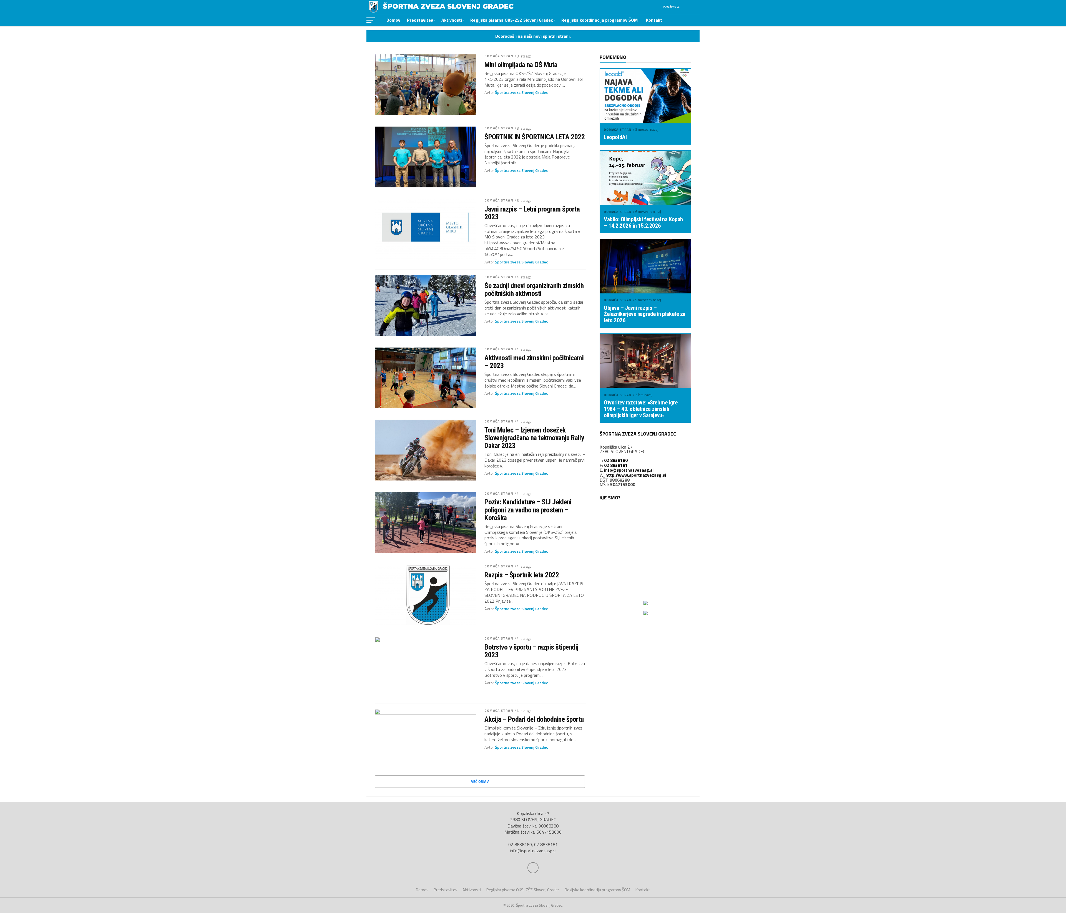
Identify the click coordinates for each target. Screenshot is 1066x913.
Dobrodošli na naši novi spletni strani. (533, 36)
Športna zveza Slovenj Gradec (521, 92)
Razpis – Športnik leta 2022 (521, 575)
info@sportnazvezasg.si (628, 470)
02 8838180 (616, 460)
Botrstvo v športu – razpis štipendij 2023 (531, 651)
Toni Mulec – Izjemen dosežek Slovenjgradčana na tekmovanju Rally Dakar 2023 (534, 437)
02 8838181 (616, 465)
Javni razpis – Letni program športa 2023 (532, 213)
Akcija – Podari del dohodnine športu (534, 719)
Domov (393, 20)
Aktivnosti (451, 20)
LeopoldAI (615, 137)
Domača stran (498, 56)
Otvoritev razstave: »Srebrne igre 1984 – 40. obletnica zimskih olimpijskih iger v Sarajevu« (640, 409)
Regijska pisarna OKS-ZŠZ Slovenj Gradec (511, 20)
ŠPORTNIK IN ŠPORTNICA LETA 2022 (534, 137)
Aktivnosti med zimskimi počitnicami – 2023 (534, 361)
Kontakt (654, 20)
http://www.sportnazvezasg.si (635, 475)
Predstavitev (420, 20)
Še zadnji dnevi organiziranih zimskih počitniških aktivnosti (534, 289)
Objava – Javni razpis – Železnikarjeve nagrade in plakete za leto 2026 (644, 314)
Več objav (480, 781)
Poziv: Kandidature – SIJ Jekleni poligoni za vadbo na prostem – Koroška (528, 509)
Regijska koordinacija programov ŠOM (599, 20)
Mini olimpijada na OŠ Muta (520, 65)
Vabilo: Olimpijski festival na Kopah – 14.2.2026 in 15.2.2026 (643, 222)
